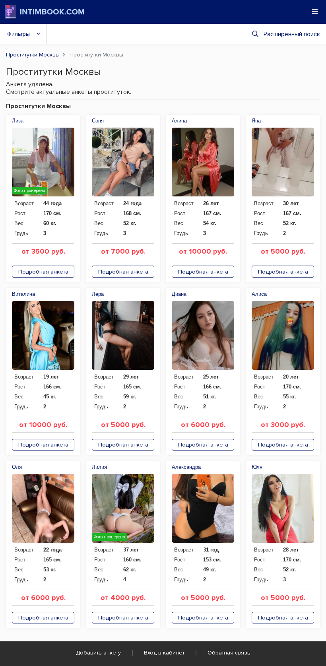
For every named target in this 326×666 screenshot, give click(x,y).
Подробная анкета (43, 271)
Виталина (23, 294)
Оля (17, 467)
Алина (179, 121)
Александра (186, 467)
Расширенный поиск (292, 34)
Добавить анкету (98, 652)
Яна (256, 121)
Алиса (259, 294)
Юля (257, 467)
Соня (98, 121)
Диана (179, 294)
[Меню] (315, 11)
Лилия (99, 467)
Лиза (17, 121)
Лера (98, 294)
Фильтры (18, 34)
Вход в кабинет (164, 652)
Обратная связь (229, 652)
